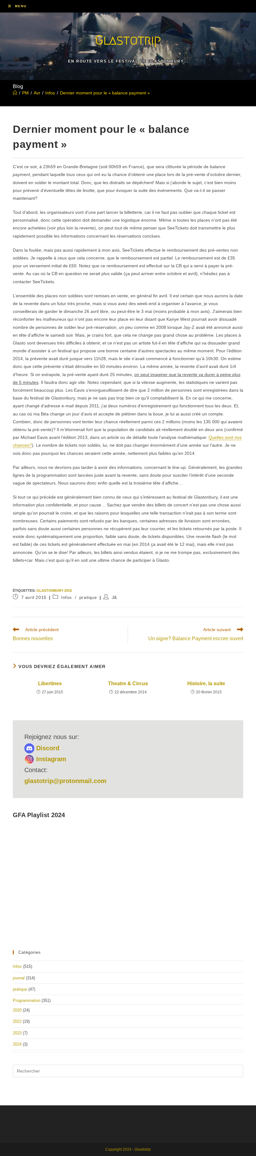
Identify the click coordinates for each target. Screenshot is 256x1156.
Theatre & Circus (128, 683)
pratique (88, 597)
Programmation (26, 1000)
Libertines (50, 683)
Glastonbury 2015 (54, 590)
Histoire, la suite (206, 683)
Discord (46, 748)
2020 (17, 1010)
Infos (66, 597)
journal (19, 978)
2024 (17, 1044)
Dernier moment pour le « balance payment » (105, 92)
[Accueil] (15, 92)
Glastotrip (128, 40)
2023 (17, 1033)
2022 (17, 1021)
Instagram (50, 759)
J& (114, 597)
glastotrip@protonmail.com (65, 780)
